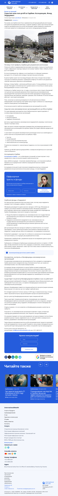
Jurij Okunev (18, 17)
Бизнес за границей (10, 11)
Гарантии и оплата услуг (11, 417)
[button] (46, 364)
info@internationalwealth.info (21, 330)
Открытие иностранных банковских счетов (16, 429)
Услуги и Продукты (9, 410)
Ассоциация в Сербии (10, 156)
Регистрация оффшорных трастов (13, 435)
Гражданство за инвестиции (34, 7)
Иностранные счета (22, 7)
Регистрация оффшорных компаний (14, 431)
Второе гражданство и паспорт (13, 438)
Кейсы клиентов (47, 7)
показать (15, 20)
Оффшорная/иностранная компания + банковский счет (19, 433)
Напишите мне (29, 349)
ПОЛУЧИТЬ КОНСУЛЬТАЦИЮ (44, 190)
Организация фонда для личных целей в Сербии (22, 252)
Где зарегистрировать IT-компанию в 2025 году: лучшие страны (15, 393)
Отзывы (6, 419)
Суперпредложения (9, 413)
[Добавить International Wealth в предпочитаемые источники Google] (44, 357)
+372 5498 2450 (42, 2)
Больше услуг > (8, 442)
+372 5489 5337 (32, 2)
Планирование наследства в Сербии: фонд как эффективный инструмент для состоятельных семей (41, 393)
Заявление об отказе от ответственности (9, 486)
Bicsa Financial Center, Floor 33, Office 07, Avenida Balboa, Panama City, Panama (25, 467)
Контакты (7, 424)
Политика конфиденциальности (26, 488)
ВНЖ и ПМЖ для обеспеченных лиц (14, 440)
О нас (5, 415)
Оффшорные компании (10, 7)
